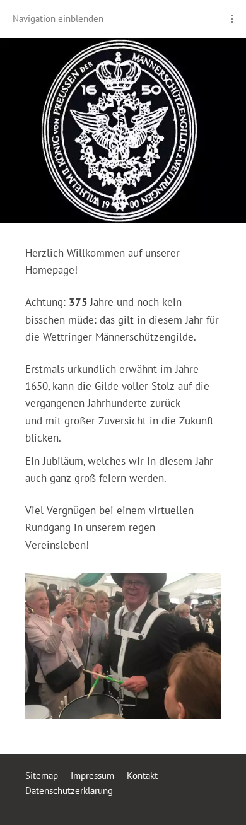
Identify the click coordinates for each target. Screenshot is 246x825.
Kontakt (142, 775)
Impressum (92, 775)
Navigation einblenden (58, 19)
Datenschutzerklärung (69, 791)
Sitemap (41, 775)
